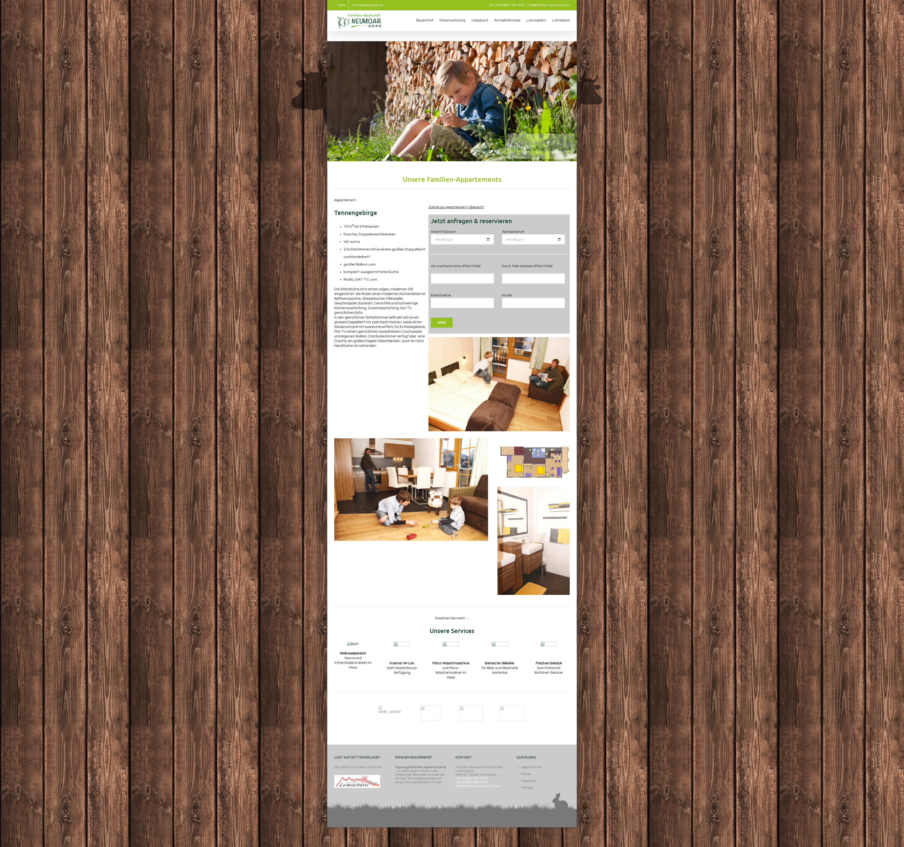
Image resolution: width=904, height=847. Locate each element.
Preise (526, 774)
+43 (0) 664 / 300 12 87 (509, 5)
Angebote (528, 780)
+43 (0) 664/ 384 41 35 (472, 782)
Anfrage (527, 787)
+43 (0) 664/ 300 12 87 (472, 778)
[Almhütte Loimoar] (357, 774)
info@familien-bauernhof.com (549, 5)
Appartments (531, 767)
